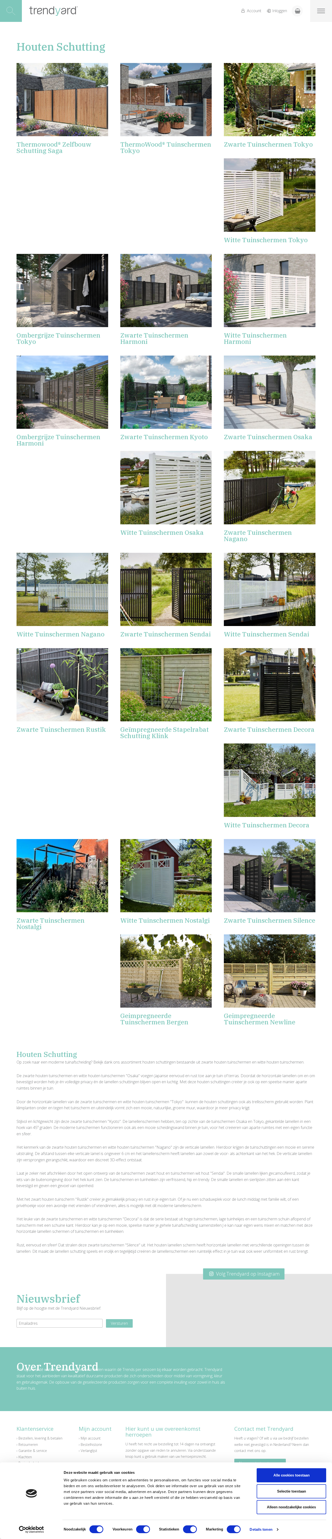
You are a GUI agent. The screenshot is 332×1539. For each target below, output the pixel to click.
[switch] (143, 1529)
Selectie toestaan (291, 1491)
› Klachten (24, 1457)
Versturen (119, 1323)
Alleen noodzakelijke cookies (291, 1507)
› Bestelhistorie (90, 1444)
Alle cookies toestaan (291, 1475)
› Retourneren (27, 1444)
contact (240, 1450)
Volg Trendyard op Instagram (247, 1274)
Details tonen (261, 1529)
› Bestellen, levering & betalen (39, 1438)
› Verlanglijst (88, 1450)
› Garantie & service (32, 1450)
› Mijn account (90, 1438)
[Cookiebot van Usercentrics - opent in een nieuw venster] (31, 1529)
